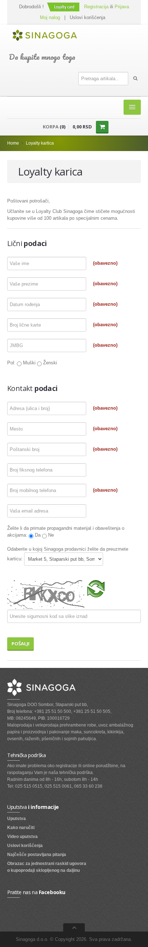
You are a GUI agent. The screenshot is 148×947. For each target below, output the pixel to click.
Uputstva (16, 818)
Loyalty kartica (40, 143)
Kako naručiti (20, 827)
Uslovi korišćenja (87, 17)
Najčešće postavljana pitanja (36, 854)
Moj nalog (50, 17)
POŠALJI (20, 643)
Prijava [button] (122, 6)
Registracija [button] (96, 6)
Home (13, 143)
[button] (64, 6)
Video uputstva (22, 836)
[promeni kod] (96, 588)
